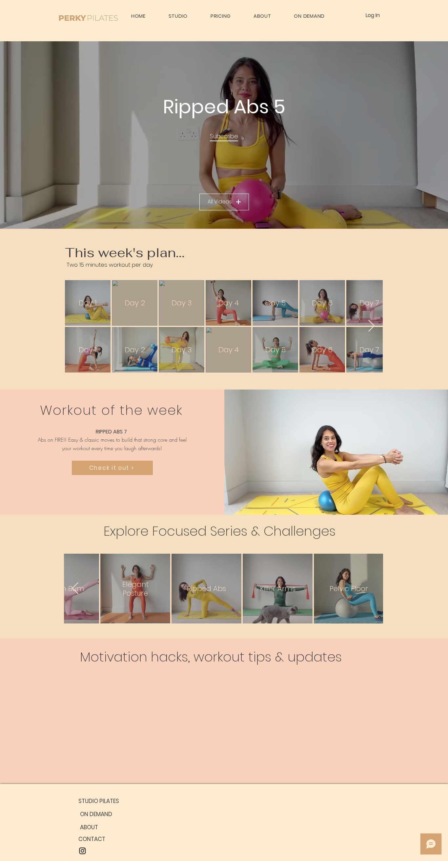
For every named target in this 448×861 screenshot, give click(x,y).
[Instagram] (82, 850)
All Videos (220, 201)
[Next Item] (371, 326)
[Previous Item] (75, 588)
